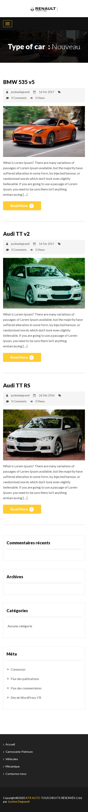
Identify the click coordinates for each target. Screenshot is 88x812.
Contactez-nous (16, 773)
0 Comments (19, 98)
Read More (19, 206)
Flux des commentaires (26, 688)
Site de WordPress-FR (26, 697)
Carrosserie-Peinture (19, 751)
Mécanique (13, 766)
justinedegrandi (20, 92)
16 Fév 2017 (46, 92)
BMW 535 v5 (19, 82)
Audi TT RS (16, 385)
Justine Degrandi (18, 801)
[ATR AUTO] (44, 8)
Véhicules (12, 759)
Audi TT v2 (16, 233)
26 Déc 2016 (47, 395)
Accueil (10, 744)
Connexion (18, 669)
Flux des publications (25, 679)
